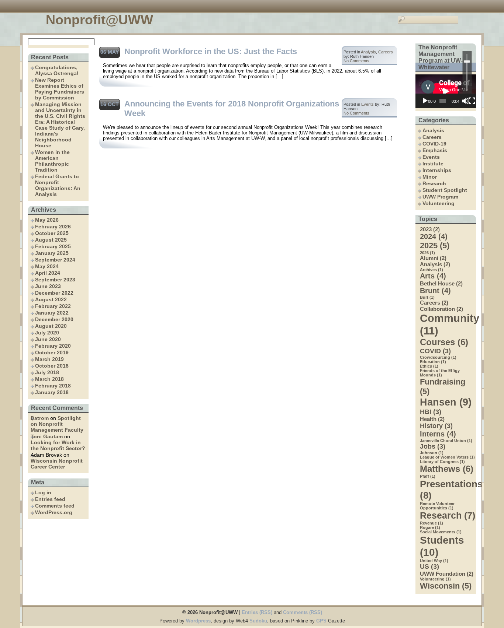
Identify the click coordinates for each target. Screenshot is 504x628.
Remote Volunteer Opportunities (437, 505)
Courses (444, 342)
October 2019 (52, 352)
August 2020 (51, 326)
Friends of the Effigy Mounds (440, 372)
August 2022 (51, 299)
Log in (43, 492)
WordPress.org (53, 512)
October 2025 (52, 233)
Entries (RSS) (257, 612)
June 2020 (48, 339)
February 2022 (53, 306)
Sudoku (258, 621)
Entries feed (50, 499)
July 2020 (47, 333)
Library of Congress (442, 461)
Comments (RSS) (302, 612)
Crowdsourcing (438, 357)
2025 (434, 245)
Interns (438, 434)
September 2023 (55, 280)
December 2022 (54, 293)
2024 (434, 236)
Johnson (431, 452)
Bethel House (441, 283)
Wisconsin (446, 585)
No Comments (356, 61)
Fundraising (442, 386)
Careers (432, 137)
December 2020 (54, 319)
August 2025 (51, 240)
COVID (435, 351)
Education (433, 361)
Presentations (448, 489)
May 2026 (47, 220)
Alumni (433, 258)
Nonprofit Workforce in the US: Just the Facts (210, 51)
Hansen (446, 402)
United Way (434, 560)
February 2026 (53, 226)
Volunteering (438, 203)
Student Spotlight (444, 190)
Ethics (429, 366)
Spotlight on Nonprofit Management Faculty (57, 424)
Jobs (432, 446)
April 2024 (47, 273)
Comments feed (55, 506)
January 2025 (52, 253)
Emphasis (434, 150)
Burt (427, 297)
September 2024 (55, 260)
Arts (433, 276)
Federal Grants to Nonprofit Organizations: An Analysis (57, 185)
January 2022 (52, 313)
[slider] (467, 72)
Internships (436, 170)
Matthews (446, 469)
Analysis (433, 130)
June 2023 (48, 286)
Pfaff (427, 476)
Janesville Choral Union (446, 440)
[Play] (425, 101)
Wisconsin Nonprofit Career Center (57, 464)
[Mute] (465, 101)
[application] (445, 91)
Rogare (430, 527)
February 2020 (53, 346)
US (429, 566)
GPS (321, 621)
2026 (427, 252)
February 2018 (53, 386)
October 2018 (52, 366)
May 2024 (47, 266)
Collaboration (441, 309)
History (436, 425)
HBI (430, 411)
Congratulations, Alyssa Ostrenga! (57, 70)
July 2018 (47, 372)
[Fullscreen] (472, 101)
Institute (432, 163)
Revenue (431, 523)
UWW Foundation (446, 574)
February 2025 (53, 246)
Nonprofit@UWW (99, 19)
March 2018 (49, 379)
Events (431, 157)
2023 (430, 229)
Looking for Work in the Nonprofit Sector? (58, 445)
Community (448, 324)
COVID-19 (434, 144)
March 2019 (49, 359)
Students (442, 546)
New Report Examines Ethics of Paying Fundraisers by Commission (59, 89)
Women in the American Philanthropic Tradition (52, 161)
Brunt (435, 291)
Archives (431, 269)
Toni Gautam (47, 436)
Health (432, 419)
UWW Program (440, 197)
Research (434, 183)
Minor (429, 177)
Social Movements (441, 532)
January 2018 (52, 392)
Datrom (40, 418)
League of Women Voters (447, 457)
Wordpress (198, 621)
